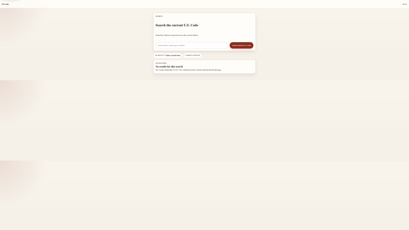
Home (405, 4)
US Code (5, 4)
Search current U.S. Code (241, 45)
